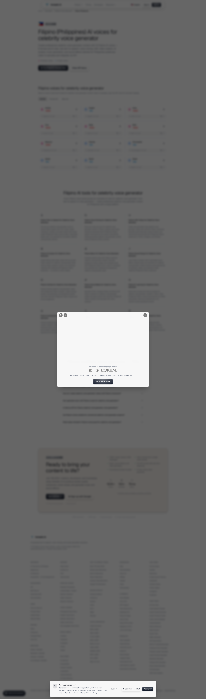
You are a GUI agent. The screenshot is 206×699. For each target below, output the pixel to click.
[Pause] (65, 315)
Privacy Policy (92, 693)
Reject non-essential (131, 689)
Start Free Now (103, 381)
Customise (115, 689)
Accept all (148, 689)
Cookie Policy (79, 693)
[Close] (145, 315)
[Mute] (61, 315)
